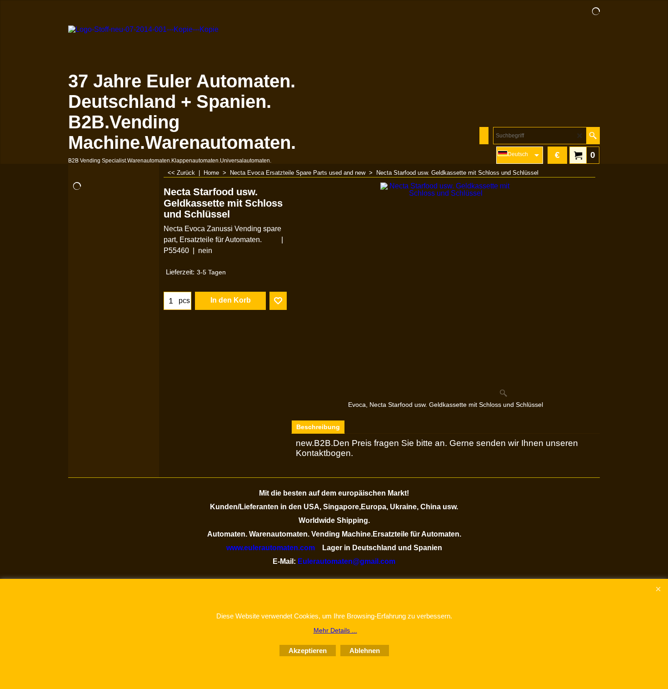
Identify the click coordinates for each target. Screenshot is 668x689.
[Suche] (592, 135)
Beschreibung (318, 427)
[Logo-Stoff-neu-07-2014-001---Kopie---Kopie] (147, 48)
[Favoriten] (278, 300)
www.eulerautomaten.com (270, 548)
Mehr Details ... (335, 630)
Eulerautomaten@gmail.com (346, 561)
